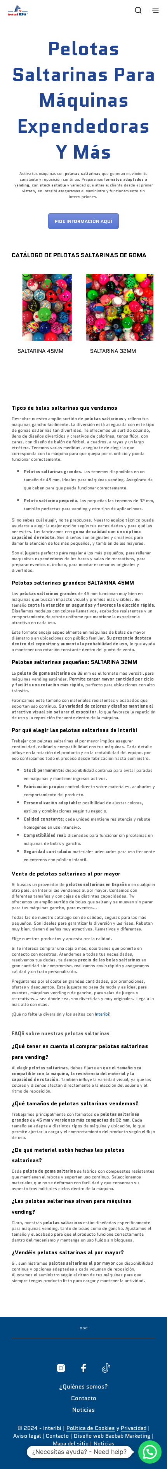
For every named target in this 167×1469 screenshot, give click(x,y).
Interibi (102, 1014)
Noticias (83, 1410)
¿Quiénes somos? (83, 1386)
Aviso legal (27, 1436)
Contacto (83, 1398)
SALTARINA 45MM (40, 350)
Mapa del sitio (71, 1444)
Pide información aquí (83, 221)
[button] (150, 1452)
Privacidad (133, 1428)
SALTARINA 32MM (113, 350)
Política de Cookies (90, 1428)
